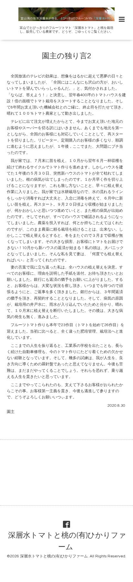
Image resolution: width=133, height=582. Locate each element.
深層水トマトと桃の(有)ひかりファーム (67, 541)
